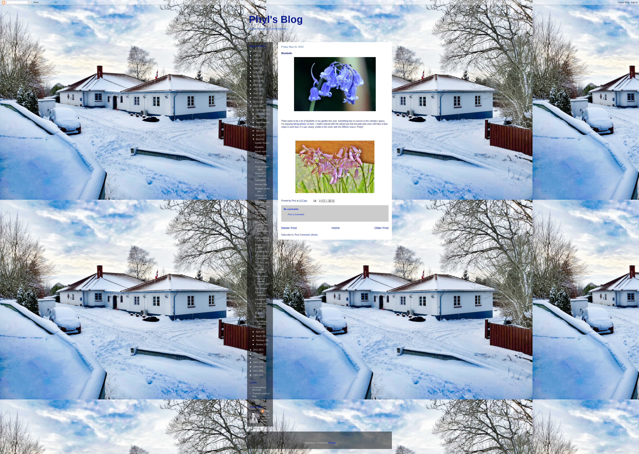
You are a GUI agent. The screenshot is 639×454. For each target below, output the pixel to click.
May (258, 139)
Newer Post (289, 228)
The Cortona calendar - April (261, 324)
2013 (255, 106)
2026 (255, 51)
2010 (255, 358)
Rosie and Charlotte (260, 174)
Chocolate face (262, 202)
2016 (255, 93)
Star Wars (260, 217)
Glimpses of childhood (261, 196)
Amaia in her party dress (261, 223)
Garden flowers (262, 143)
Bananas (259, 317)
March (259, 336)
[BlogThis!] (323, 201)
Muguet (258, 313)
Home (336, 228)
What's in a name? (260, 246)
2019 (255, 81)
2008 (255, 366)
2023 (255, 64)
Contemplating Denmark (259, 388)
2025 (255, 55)
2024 (255, 59)
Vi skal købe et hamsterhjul (262, 257)
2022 (255, 68)
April (258, 332)
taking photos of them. (304, 124)
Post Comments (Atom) (306, 234)
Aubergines (260, 180)
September (261, 122)
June (258, 135)
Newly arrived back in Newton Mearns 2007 (262, 280)
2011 (255, 354)
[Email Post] (314, 200)
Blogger (332, 443)
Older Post (381, 228)
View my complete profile (265, 418)
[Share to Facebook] (330, 201)
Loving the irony (262, 299)
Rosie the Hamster (260, 270)
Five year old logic (261, 264)
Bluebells (259, 147)
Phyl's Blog (276, 19)
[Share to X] (326, 201)
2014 (255, 102)
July (258, 130)
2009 (255, 362)
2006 (255, 375)
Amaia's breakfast (260, 293)
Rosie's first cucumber (261, 212)
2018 (255, 85)
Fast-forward (261, 288)
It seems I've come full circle (261, 306)
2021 (255, 72)
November (261, 114)
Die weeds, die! (262, 206)
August (259, 126)
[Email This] (320, 201)
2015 (255, 97)
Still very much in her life (262, 156)
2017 (255, 89)
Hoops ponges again (262, 168)
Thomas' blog (258, 400)
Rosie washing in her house (262, 239)
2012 (255, 349)
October (260, 118)
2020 (255, 76)
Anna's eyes (261, 151)
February (260, 340)
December (261, 110)
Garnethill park (262, 251)
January (260, 344)
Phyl (267, 411)
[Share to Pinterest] (333, 201)
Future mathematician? (262, 231)
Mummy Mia (261, 184)
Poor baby (260, 162)
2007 (255, 371)
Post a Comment (296, 214)
